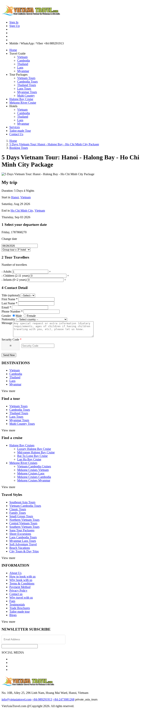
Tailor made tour (19, 611)
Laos (20, 67)
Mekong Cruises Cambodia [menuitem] (34, 477)
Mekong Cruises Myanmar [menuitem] (33, 480)
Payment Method (19, 587)
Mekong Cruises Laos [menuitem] (30, 473)
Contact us (15, 594)
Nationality (8, 319)
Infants (15, 279)
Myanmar (23, 71)
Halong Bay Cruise (21, 99)
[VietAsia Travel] (31, 14)
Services (14, 127)
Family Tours (17, 512)
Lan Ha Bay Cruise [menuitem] (29, 459)
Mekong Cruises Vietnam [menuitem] (33, 470)
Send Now (9, 355)
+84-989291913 (42, 699)
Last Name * (9, 303)
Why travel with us (21, 597)
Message (7, 323)
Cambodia (23, 60)
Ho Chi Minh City (22, 210)
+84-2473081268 (63, 699)
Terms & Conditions (21, 583)
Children (16, 275)
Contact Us (16, 134)
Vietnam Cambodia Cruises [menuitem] (34, 466)
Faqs (12, 601)
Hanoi (15, 197)
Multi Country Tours (22, 423)
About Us (15, 573)
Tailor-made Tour (20, 130)
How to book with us (22, 576)
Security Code (11, 339)
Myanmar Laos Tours (22, 540)
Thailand (22, 64)
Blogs (13, 615)
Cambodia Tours (27, 81)
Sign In (13, 22)
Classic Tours (17, 509)
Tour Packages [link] (18, 74)
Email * (6, 307)
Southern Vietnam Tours (24, 526)
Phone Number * (12, 311)
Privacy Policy (18, 590)
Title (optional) (11, 295)
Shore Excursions (20, 533)
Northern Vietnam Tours (24, 519)
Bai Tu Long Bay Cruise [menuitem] (32, 456)
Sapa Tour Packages (21, 530)
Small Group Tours (21, 516)
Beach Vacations (19, 547)
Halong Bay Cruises (21, 445)
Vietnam (22, 57)
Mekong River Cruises (23, 463)
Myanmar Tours (27, 92)
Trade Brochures (19, 608)
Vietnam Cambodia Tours (25, 505)
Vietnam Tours (26, 78)
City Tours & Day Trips (24, 551)
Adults (7, 271)
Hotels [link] (13, 106)
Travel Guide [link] (17, 53)
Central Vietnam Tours (23, 523)
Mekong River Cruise (22, 102)
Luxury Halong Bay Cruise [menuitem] (34, 448)
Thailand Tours (26, 85)
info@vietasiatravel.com (16, 699)
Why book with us (20, 580)
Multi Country (26, 95)
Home (13, 50)
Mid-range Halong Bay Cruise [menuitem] (36, 452)
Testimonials (17, 604)
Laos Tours (24, 88)
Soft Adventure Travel (23, 544)
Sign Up (14, 25)
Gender (6, 315)
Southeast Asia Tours (22, 502)
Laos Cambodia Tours (23, 537)
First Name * (10, 299)
